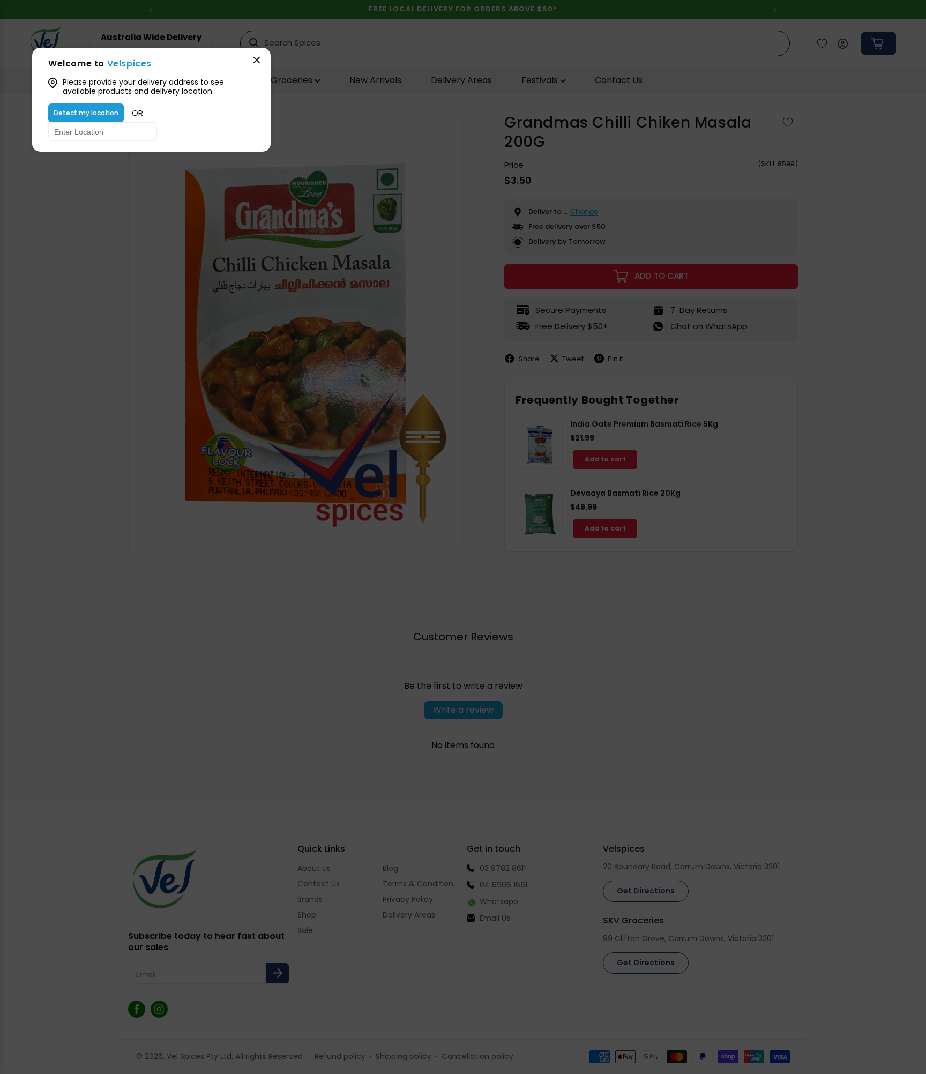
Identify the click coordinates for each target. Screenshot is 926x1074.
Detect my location (86, 112)
